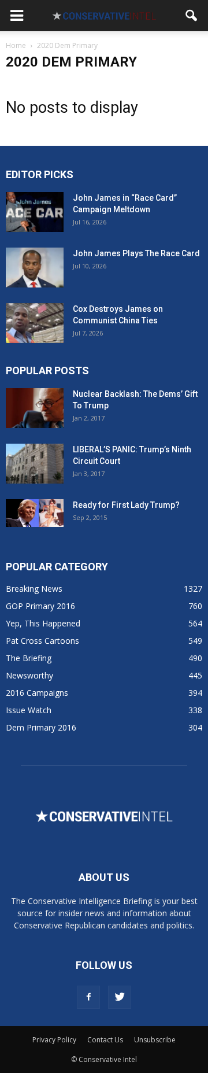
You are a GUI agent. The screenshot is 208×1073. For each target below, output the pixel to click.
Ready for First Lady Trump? (126, 505)
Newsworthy (29, 675)
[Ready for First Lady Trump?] (35, 513)
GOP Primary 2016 (40, 605)
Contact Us (105, 1040)
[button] (192, 15)
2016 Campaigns (37, 692)
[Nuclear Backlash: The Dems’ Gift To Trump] (35, 408)
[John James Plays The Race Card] (35, 267)
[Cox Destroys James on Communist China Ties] (35, 323)
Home (16, 45)
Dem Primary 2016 (41, 727)
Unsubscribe (155, 1040)
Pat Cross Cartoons (42, 640)
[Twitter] (119, 997)
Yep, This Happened (43, 623)
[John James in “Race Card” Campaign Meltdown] (35, 212)
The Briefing (28, 657)
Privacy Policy (54, 1040)
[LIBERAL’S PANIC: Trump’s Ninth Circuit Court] (35, 464)
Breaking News (34, 588)
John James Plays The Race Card (136, 253)
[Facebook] (88, 997)
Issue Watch (28, 710)
